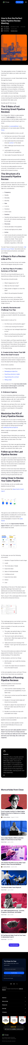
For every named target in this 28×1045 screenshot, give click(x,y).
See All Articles (14, 945)
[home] (6, 2)
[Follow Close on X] (17, 984)
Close (2, 130)
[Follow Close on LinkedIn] (11, 984)
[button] (26, 2)
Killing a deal (7, 379)
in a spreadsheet (14, 126)
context (11, 143)
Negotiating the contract (11, 377)
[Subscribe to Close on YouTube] (14, 984)
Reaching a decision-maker (12, 374)
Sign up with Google (9, 978)
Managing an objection (10, 371)
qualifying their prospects (10, 427)
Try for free (19, 2)
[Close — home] (14, 1035)
